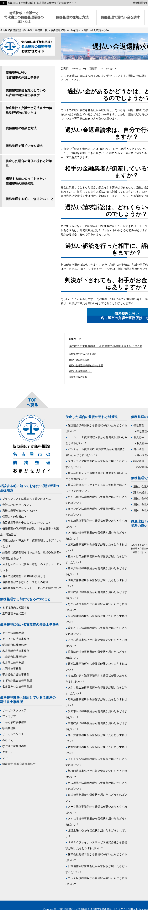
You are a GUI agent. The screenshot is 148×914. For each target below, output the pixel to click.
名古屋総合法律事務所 (15, 650)
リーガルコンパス (13, 734)
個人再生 (138, 437)
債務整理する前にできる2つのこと (30, 198)
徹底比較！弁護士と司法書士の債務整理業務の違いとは (24, 17)
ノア (5, 757)
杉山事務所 (9, 728)
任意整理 (138, 425)
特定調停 (138, 461)
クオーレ (7, 752)
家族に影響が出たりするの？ (19, 510)
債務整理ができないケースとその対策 (25, 582)
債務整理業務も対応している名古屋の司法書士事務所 (26, 93)
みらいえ (7, 740)
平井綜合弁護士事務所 (15, 674)
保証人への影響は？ (14, 516)
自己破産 (138, 449)
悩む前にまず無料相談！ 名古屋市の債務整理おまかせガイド (42, 2)
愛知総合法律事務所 (14, 644)
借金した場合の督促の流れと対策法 (29, 163)
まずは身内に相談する (15, 607)
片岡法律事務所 (11, 668)
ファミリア (9, 716)
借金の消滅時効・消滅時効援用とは (23, 576)
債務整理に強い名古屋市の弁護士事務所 (23, 75)
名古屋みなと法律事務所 (17, 686)
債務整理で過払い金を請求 (120, 17)
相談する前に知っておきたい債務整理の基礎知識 (26, 181)
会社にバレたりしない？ (17, 504)
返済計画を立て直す (14, 613)
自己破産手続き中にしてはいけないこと (26, 522)
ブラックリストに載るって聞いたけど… (26, 498)
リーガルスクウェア (14, 710)
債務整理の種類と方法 (72, 17)
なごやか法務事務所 (14, 746)
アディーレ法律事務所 (15, 638)
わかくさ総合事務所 (14, 722)
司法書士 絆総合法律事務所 (18, 763)
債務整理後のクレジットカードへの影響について (32, 588)
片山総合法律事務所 (14, 656)
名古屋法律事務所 (13, 662)
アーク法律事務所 (13, 632)
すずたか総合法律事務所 (17, 680)
